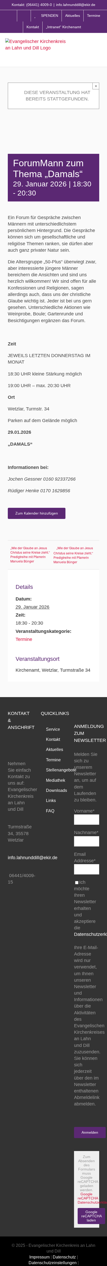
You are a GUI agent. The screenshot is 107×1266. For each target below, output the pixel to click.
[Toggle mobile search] (88, 49)
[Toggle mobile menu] (99, 49)
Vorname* (84, 811)
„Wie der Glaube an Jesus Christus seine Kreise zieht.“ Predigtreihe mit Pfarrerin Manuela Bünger (30, 554)
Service (53, 729)
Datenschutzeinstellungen (53, 1263)
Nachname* (86, 832)
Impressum (39, 1257)
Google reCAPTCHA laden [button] (91, 1216)
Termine (24, 639)
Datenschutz (64, 1257)
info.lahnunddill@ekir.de (75, 5)
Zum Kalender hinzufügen (36, 513)
